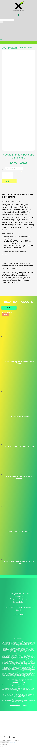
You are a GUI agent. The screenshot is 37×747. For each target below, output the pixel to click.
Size (3, 169)
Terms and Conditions (18, 599)
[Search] (1, 22)
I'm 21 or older (4, 742)
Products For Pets (12, 47)
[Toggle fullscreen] (2, 744)
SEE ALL (9, 308)
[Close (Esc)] (6, 744)
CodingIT (23, 705)
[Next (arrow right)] (2, 746)
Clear (21, 171)
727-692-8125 (18, 615)
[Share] (4, 744)
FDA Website (18, 596)
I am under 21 (13, 742)
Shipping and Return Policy (19, 594)
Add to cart (9, 181)
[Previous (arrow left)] (0, 746)
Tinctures (23, 47)
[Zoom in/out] (0, 744)
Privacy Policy (18, 602)
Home (4, 47)
